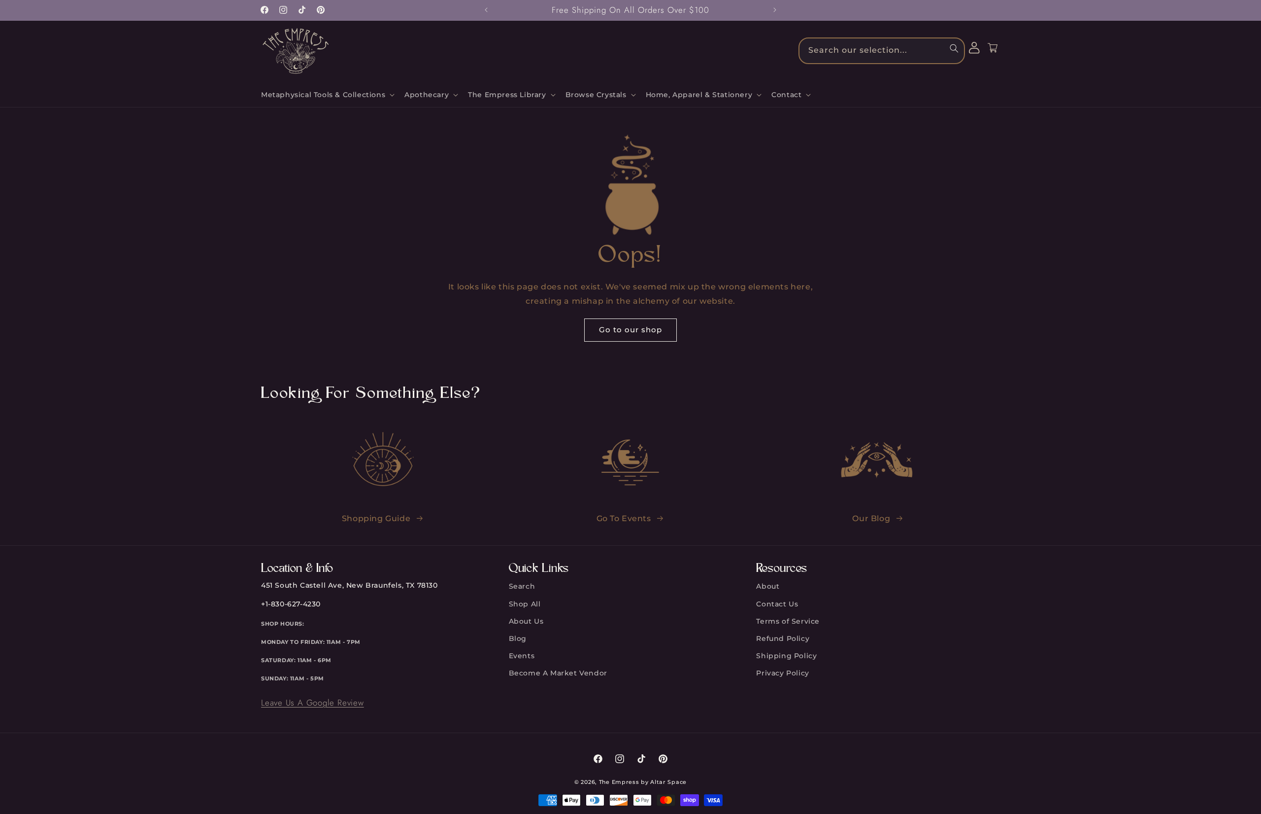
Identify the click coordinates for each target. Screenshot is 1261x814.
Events (522, 655)
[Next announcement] (775, 9)
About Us (526, 621)
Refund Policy (782, 638)
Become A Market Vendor (558, 673)
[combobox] (881, 50)
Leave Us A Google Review (312, 702)
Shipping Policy (786, 655)
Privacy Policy (782, 673)
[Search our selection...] (954, 48)
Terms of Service (788, 621)
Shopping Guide (376, 518)
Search (522, 586)
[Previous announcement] (486, 9)
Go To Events (624, 518)
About (767, 586)
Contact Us (777, 604)
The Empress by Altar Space (643, 782)
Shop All (525, 604)
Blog (518, 638)
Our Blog (871, 518)
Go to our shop (630, 329)
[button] (326, 94)
